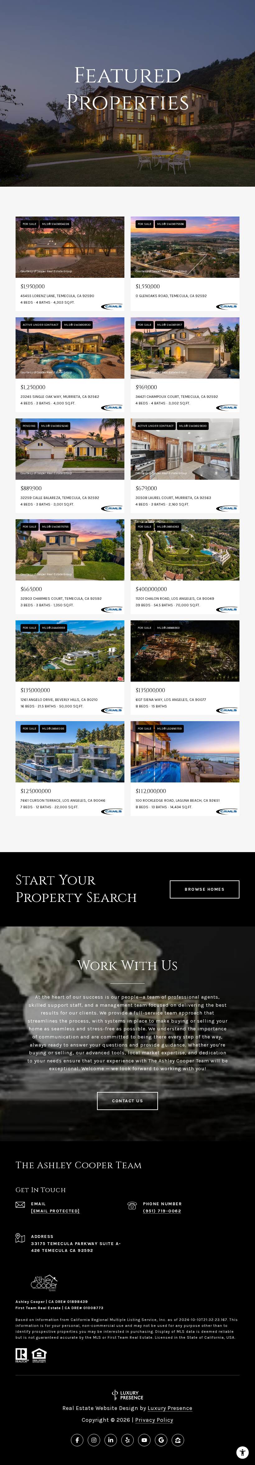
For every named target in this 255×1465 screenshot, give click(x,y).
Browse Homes (205, 889)
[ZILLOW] (178, 1440)
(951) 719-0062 (162, 1211)
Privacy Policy (154, 1419)
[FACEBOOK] (77, 1440)
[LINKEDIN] (110, 1440)
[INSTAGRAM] (94, 1440)
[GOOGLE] (161, 1440)
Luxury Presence (170, 1408)
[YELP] (127, 1440)
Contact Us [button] (127, 1100)
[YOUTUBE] (144, 1440)
